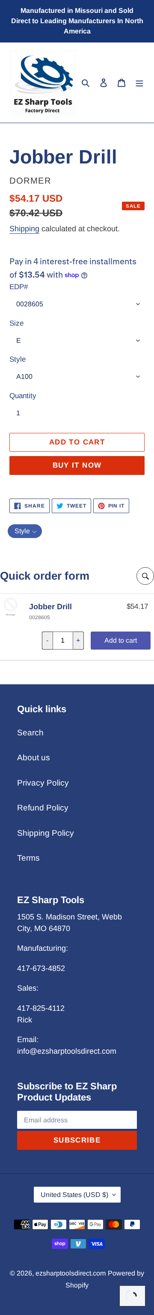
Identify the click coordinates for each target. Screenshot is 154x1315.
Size (16, 323)
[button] (24, 531)
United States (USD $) (74, 1194)
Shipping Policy (45, 832)
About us (33, 757)
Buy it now (77, 465)
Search (30, 732)
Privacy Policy (43, 782)
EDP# (18, 287)
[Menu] (139, 82)
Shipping (24, 228)
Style (17, 359)
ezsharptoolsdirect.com (71, 1273)
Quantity (22, 396)
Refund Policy (42, 807)
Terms (28, 857)
